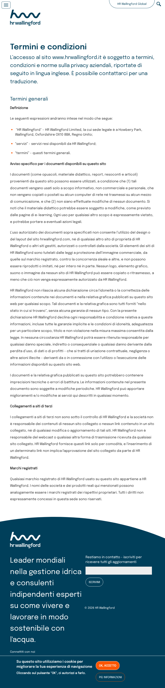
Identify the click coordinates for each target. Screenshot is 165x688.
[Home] (25, 18)
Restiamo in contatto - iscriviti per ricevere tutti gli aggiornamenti (114, 560)
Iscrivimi (94, 582)
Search (159, 4)
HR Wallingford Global (131, 4)
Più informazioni (110, 677)
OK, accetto (107, 665)
